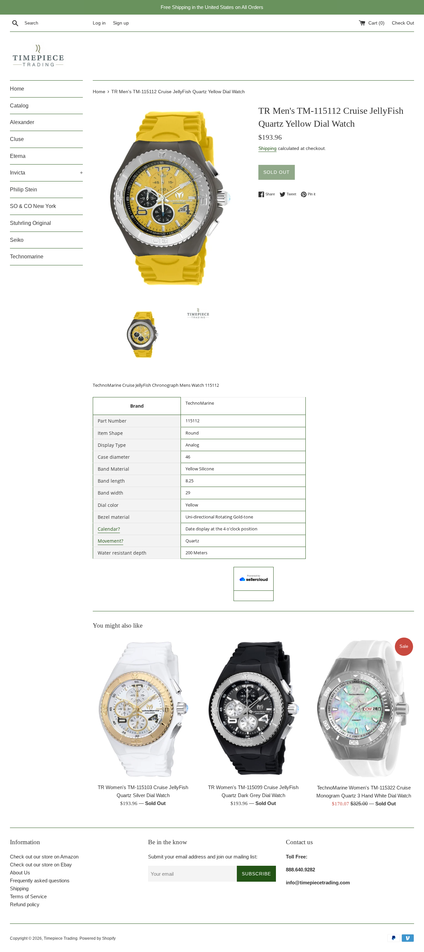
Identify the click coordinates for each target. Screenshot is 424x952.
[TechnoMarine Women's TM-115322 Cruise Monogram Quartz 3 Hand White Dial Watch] (364, 709)
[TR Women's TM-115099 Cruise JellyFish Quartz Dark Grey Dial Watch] (253, 708)
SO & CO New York (33, 206)
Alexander (22, 122)
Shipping (267, 148)
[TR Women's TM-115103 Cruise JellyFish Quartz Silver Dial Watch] (143, 708)
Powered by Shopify (98, 938)
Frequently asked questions (40, 880)
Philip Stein (23, 189)
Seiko (17, 240)
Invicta (46, 172)
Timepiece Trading (61, 938)
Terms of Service (28, 896)
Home (17, 89)
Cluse (17, 139)
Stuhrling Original (30, 223)
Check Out (403, 23)
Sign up (121, 23)
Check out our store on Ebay (41, 864)
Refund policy (24, 904)
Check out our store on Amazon (44, 856)
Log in (99, 23)
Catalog (19, 105)
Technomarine (26, 256)
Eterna (18, 156)
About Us (20, 872)
